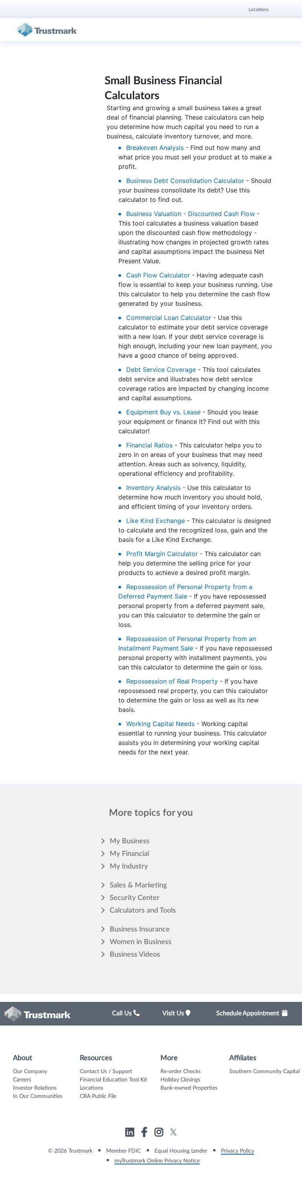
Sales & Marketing (138, 885)
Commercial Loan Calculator (168, 318)
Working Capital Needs (160, 724)
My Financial (129, 853)
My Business (129, 841)
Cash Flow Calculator (158, 275)
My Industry (129, 866)
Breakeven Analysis (155, 148)
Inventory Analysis (153, 488)
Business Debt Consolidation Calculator (185, 181)
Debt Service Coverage (161, 369)
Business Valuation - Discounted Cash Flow (190, 214)
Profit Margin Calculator (162, 554)
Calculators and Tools (143, 910)
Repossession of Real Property (172, 681)
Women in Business (140, 942)
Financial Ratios (149, 445)
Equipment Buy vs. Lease (163, 412)
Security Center (135, 898)
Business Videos (135, 954)
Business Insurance (140, 929)
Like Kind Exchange (155, 521)
